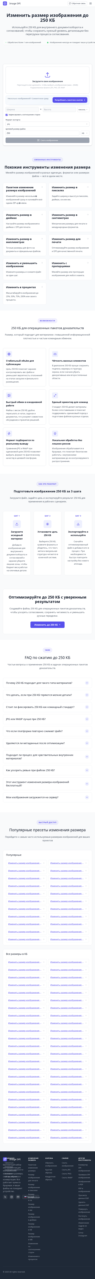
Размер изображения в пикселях (34, 1187)
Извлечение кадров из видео (83, 1226)
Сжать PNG (66, 1173)
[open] (90, 3)
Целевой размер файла (15, 129)
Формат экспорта (13, 120)
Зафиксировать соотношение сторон (24, 114)
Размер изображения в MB (34, 1236)
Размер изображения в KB (34, 1227)
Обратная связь (78, 3)
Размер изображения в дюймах (34, 1217)
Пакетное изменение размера (33, 1168)
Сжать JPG (66, 1170)
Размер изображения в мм (34, 1207)
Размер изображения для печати (34, 1177)
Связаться (9, 1163)
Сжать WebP (67, 1177)
